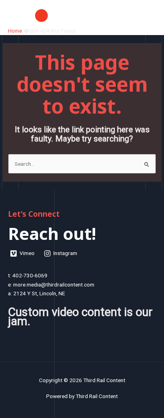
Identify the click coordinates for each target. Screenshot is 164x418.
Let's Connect (34, 214)
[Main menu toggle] (148, 15)
